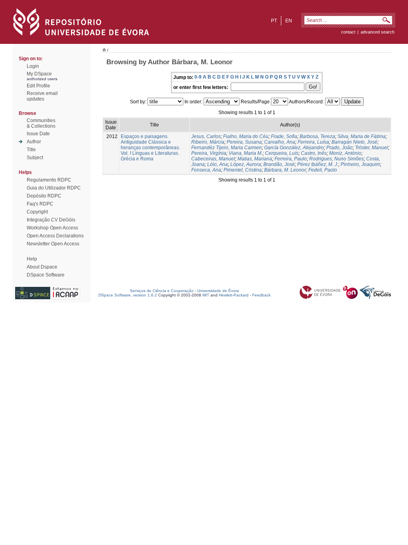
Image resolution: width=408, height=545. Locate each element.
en (288, 21)
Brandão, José (279, 164)
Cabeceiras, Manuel (213, 159)
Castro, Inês (314, 153)
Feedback (261, 295)
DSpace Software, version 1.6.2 (127, 295)
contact (348, 32)
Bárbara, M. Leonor (285, 170)
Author (34, 141)
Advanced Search (377, 32)
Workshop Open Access (52, 228)
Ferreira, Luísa (313, 142)
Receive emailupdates (42, 96)
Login (33, 66)
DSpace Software (46, 275)
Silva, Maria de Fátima (361, 136)
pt (274, 21)
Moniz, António (345, 153)
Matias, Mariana (254, 159)
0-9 (198, 77)
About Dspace (42, 267)
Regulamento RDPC (49, 180)
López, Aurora (245, 164)
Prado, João (339, 147)
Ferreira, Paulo (291, 159)
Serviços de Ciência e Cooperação (162, 290)
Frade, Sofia (284, 136)
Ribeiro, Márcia (207, 142)
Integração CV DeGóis (51, 220)
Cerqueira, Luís (281, 153)
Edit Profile (38, 86)
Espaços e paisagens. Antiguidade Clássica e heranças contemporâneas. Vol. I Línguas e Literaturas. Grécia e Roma (150, 148)
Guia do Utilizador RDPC (54, 188)
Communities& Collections (41, 123)
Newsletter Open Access (53, 244)
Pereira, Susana (244, 142)
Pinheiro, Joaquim (360, 164)
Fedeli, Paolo (322, 170)
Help (32, 259)
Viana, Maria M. (246, 153)
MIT (205, 295)
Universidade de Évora (218, 290)
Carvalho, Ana (279, 142)
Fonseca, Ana (206, 170)
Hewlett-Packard (234, 295)
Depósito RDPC (44, 196)
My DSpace (39, 74)
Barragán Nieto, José (354, 142)
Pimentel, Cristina (243, 170)
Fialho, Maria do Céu (246, 136)
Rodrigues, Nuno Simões (336, 159)
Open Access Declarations (55, 236)
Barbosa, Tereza (317, 136)
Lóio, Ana (217, 164)
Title (31, 149)
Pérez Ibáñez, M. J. (317, 164)
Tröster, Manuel (371, 147)
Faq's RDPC (40, 204)
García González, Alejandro (294, 147)
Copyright (37, 212)
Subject (35, 157)
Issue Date (38, 133)
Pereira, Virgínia (208, 153)
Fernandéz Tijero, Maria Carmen (226, 147)
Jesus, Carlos (206, 136)
